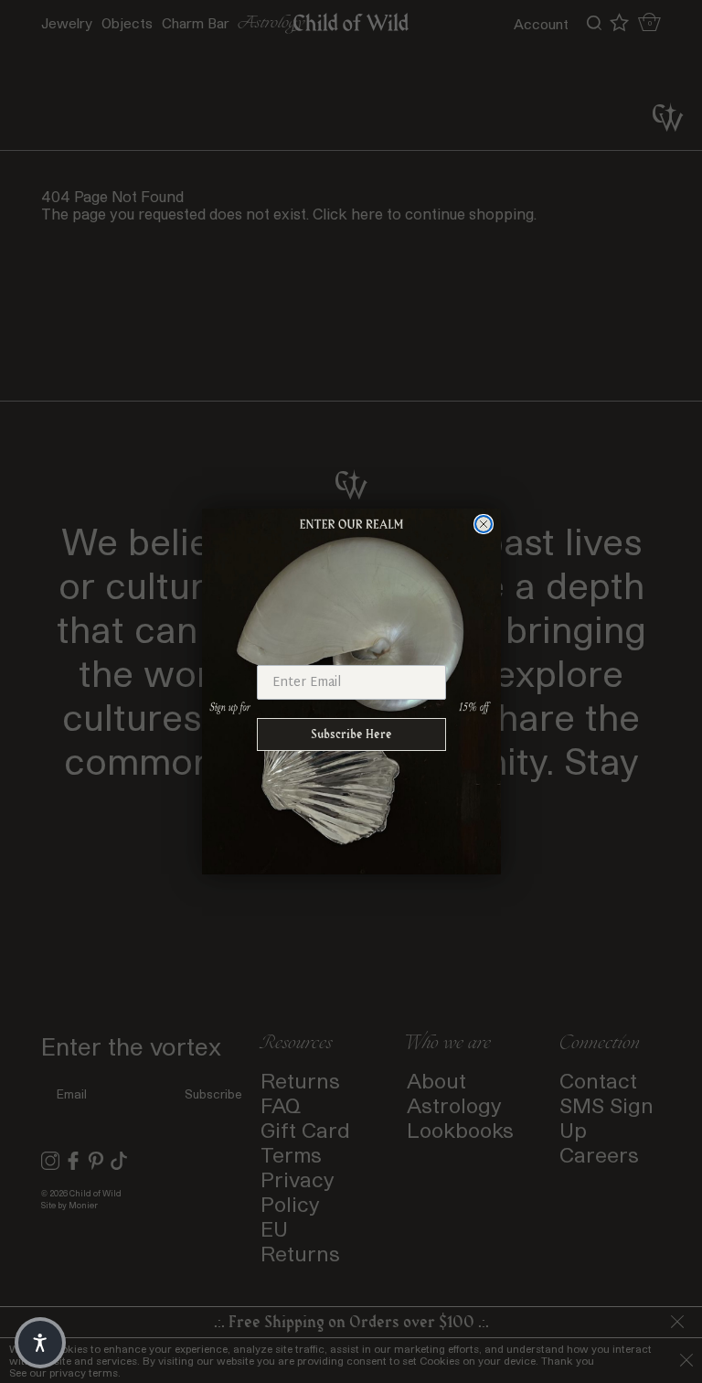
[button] (40, 1342)
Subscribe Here (351, 734)
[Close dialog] (483, 524)
